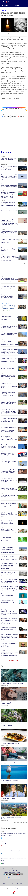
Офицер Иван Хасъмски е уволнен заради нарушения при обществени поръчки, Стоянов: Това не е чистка (9, 412)
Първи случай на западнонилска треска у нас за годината (9, 539)
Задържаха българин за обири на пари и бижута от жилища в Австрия (8, 454)
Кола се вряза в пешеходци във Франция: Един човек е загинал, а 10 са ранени (9, 581)
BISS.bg (3, 869)
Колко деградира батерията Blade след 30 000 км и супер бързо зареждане (9, 168)
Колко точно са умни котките (9, 210)
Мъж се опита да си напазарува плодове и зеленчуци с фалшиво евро (9, 531)
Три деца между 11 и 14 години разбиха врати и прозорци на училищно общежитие (8, 472)
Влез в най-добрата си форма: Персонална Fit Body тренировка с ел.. (8, 308)
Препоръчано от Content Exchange (20, 822)
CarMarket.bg (22, 868)
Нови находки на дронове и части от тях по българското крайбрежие (9, 233)
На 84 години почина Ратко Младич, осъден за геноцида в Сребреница (9, 645)
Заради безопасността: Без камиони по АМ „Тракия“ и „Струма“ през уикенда (8, 377)
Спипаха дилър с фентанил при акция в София (8, 462)
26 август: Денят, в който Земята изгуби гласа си (12, 851)
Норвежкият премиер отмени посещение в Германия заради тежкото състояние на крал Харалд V (9, 351)
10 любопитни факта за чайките (9, 780)
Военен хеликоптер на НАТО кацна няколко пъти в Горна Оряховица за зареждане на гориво (9, 177)
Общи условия (19, 888)
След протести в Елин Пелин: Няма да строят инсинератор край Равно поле (9, 326)
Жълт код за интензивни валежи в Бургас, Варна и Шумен (8, 574)
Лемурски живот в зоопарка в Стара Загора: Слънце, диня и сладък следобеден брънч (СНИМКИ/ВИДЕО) (9, 258)
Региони (17, 5)
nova (3, 838)
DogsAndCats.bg (16, 868)
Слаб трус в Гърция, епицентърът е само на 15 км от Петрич (9, 480)
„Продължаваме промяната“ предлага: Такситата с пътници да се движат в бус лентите (9, 514)
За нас (5, 880)
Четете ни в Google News (14, 877)
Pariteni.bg (18, 869)
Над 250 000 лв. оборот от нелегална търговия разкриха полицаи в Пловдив (9, 343)
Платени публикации (16, 880)
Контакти (22, 880)
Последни (5, 5)
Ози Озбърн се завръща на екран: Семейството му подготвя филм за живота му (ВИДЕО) (9, 612)
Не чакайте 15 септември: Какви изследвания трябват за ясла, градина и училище (9, 558)
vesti (3, 853)
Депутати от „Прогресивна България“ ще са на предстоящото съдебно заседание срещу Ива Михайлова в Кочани (8, 194)
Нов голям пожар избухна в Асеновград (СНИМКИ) (9, 333)
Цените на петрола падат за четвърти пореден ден (9, 367)
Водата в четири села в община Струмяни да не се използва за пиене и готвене (9, 438)
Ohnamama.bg (8, 869)
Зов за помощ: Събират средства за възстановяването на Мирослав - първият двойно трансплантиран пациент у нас (10, 221)
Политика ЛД (16, 883)
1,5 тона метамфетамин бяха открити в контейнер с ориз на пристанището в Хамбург (9, 185)
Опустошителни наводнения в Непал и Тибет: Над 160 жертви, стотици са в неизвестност (9, 566)
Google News (6, 116)
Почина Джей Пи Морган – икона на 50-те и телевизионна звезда (8, 522)
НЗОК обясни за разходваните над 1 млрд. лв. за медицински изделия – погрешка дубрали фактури (9, 653)
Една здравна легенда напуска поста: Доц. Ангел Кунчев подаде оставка (8, 602)
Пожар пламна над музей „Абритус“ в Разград (8, 287)
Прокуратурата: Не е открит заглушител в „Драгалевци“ (9, 628)
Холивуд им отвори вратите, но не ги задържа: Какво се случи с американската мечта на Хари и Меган (9, 621)
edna (3, 845)
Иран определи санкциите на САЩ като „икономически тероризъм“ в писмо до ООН (9, 588)
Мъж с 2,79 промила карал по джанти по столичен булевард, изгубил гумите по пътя (9, 637)
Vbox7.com (7, 868)
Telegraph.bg (17, 870)
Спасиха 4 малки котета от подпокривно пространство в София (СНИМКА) (9, 280)
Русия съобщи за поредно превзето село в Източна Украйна (8, 249)
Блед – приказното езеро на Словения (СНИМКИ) (9, 594)
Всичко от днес (14, 660)
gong (3, 863)
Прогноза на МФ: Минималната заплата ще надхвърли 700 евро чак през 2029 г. (9, 385)
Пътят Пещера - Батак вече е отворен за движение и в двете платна (9, 160)
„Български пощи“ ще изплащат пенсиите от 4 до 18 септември (9, 318)
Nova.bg (12, 870)
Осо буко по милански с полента (10, 743)
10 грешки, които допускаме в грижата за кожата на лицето (12, 702)
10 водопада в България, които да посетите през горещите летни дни (14, 724)
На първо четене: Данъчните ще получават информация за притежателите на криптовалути (9, 420)
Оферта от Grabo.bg (4, 303)
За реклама (9, 880)
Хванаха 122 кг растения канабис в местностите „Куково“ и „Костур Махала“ (9, 488)
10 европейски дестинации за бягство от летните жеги (12, 817)
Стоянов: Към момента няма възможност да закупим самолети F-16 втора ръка (9, 446)
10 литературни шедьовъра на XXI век (11, 762)
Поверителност (8, 883)
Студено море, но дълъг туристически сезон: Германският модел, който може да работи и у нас (8, 550)
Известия (23, 883)
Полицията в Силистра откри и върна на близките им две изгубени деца (9, 241)
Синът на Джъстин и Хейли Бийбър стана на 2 (11, 843)
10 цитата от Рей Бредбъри (8, 798)
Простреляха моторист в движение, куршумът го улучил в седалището (8, 296)
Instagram (22, 116)
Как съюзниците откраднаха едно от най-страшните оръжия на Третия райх (13, 834)
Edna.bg (22, 869)
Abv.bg (2, 868)
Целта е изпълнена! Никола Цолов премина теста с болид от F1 (13, 859)
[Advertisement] (14, 134)
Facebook (14, 116)
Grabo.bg (13, 869)
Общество (6, 152)
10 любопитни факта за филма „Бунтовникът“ (13, 683)
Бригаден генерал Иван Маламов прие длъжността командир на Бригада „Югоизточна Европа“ (8, 403)
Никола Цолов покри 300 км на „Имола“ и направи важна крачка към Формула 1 (9, 360)
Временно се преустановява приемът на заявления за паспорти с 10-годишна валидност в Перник (9, 429)
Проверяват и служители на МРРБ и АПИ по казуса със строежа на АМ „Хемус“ (9, 394)
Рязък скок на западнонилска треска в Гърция (9, 496)
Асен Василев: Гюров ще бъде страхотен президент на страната (9, 505)
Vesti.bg (8, 870)
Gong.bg (11, 868)
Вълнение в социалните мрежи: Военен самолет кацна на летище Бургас (8, 204)
